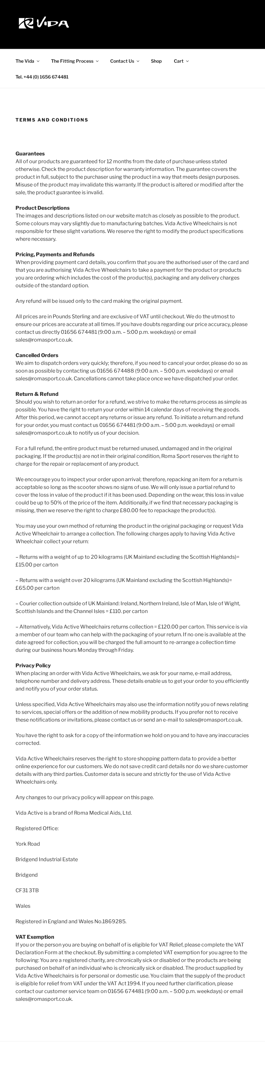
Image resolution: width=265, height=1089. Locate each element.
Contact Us (122, 61)
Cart (179, 61)
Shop (156, 61)
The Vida (25, 61)
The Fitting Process (72, 61)
